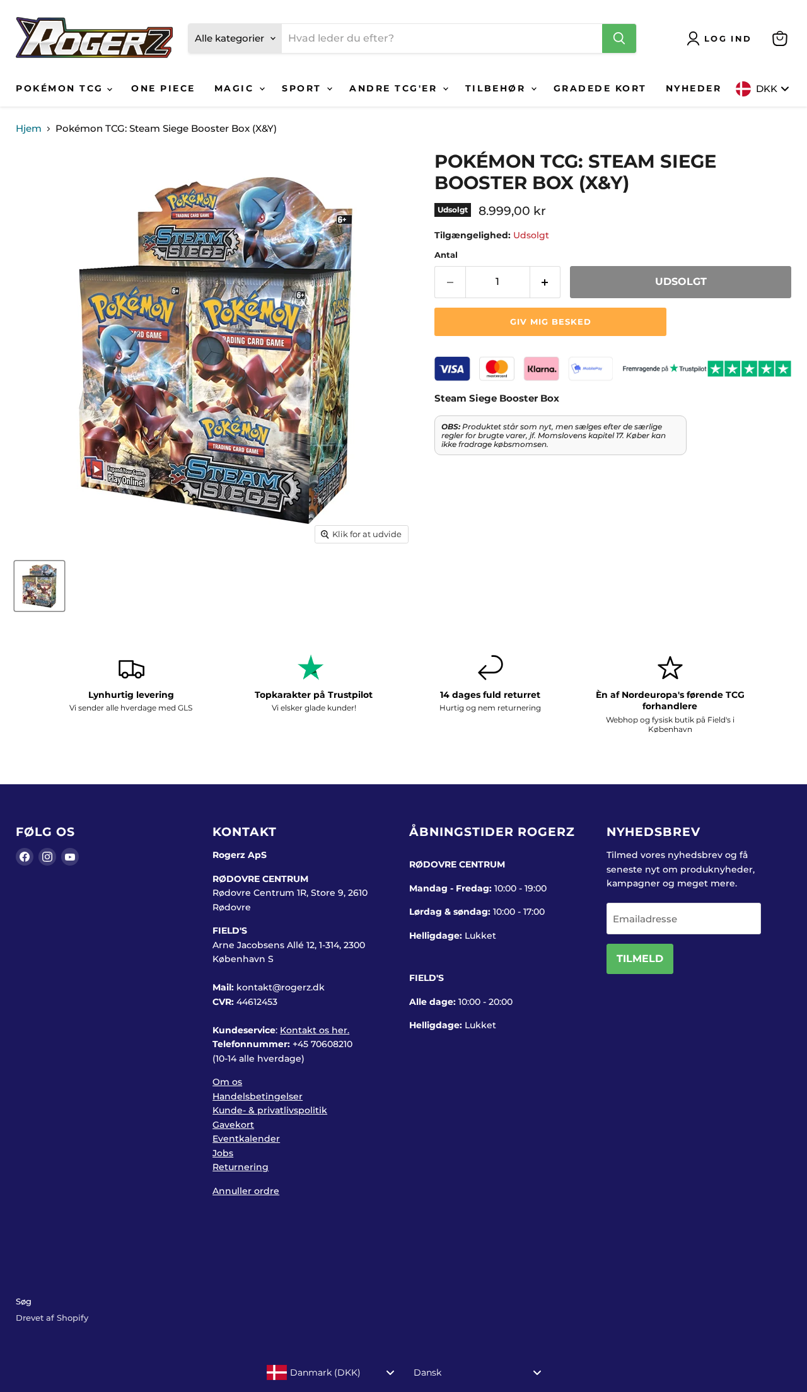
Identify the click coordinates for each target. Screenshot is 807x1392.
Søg (24, 1301)
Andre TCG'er (395, 88)
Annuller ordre (245, 1191)
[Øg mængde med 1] (545, 282)
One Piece (163, 88)
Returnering (240, 1167)
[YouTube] (70, 857)
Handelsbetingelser (257, 1096)
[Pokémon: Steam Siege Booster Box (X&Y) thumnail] (39, 586)
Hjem (29, 128)
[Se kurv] (780, 38)
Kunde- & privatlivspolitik (269, 1110)
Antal (446, 255)
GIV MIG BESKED (550, 321)
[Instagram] (47, 857)
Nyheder (694, 88)
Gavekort (233, 1124)
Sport (303, 88)
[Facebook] (24, 857)
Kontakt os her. (314, 1030)
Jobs (222, 1153)
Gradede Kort (600, 88)
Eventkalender (246, 1138)
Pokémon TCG (61, 88)
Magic (236, 88)
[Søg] (619, 38)
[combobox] (330, 1372)
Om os (227, 1082)
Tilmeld (640, 959)
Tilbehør (497, 88)
